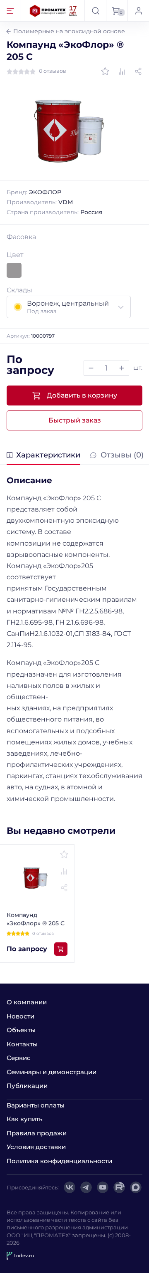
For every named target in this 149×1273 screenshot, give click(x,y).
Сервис (19, 1058)
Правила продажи (37, 1133)
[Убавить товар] (91, 368)
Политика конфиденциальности (59, 1161)
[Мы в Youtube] (102, 1187)
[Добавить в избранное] (105, 71)
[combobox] (69, 307)
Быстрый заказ (74, 420)
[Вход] (138, 10)
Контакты (22, 1044)
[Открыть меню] (10, 10)
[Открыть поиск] (95, 10)
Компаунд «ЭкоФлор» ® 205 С (36, 919)
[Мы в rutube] (119, 1187)
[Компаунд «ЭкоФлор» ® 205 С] (74, 129)
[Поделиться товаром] (138, 71)
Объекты (21, 1030)
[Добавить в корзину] (60, 949)
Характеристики (48, 455)
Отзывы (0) (122, 455)
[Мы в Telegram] (86, 1187)
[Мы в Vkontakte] (69, 1187)
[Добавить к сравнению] (121, 71)
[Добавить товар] (122, 368)
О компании (27, 1002)
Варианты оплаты (36, 1105)
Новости (20, 1016)
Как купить (25, 1119)
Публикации (27, 1086)
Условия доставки (36, 1147)
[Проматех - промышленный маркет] (53, 10)
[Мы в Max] (136, 1187)
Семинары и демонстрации (51, 1072)
